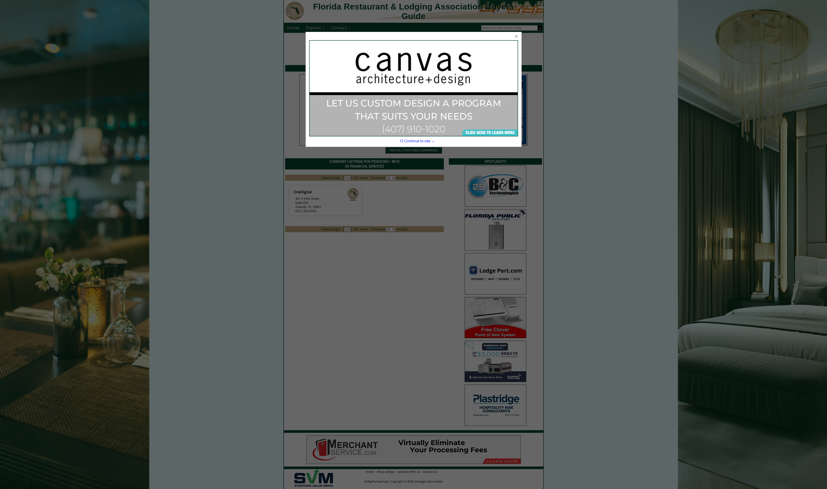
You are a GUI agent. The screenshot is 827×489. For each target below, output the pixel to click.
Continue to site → (416, 141)
